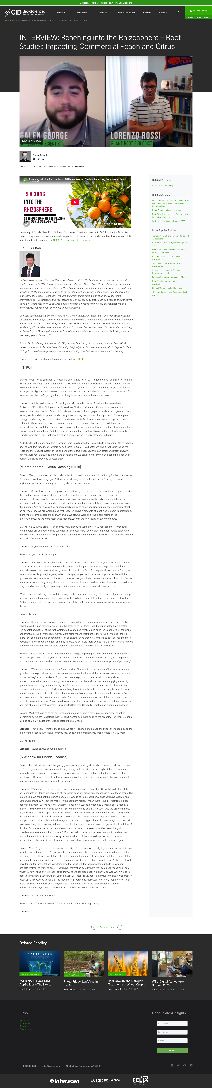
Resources (25, 1022)
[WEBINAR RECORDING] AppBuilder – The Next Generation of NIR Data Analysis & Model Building (171, 203)
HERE (81, 359)
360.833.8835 (29, 1065)
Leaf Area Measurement (31, 974)
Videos (12, 20)
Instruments (25, 1019)
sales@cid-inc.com (51, 1065)
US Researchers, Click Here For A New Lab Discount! (106, 2)
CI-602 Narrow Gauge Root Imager (71, 240)
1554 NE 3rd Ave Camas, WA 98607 (83, 1065)
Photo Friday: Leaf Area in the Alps (167, 210)
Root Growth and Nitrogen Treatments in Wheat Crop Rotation (170, 215)
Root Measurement (117, 974)
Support (23, 1025)
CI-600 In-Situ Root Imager (163, 185)
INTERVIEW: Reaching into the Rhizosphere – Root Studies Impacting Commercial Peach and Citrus (52, 20)
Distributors (25, 1029)
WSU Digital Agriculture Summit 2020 (168, 221)
